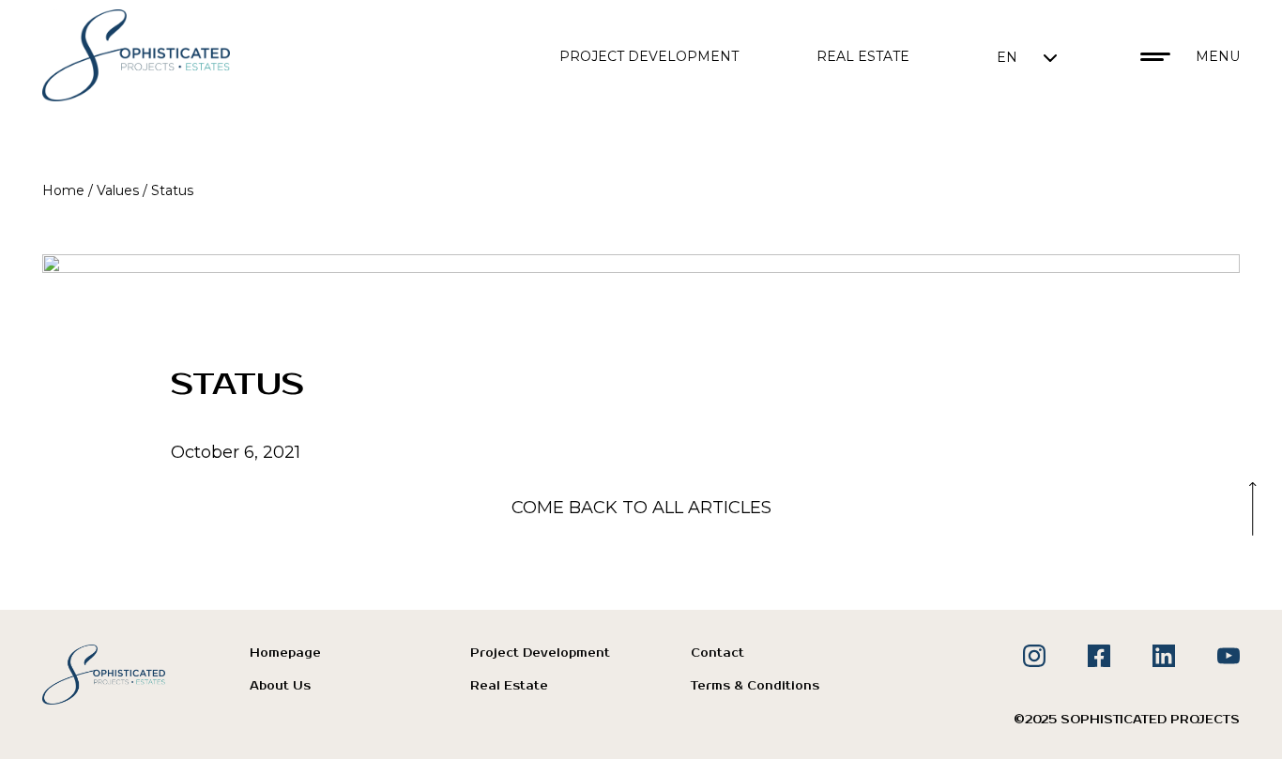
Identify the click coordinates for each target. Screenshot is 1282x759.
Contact (717, 653)
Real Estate (863, 56)
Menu (1218, 56)
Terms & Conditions (755, 686)
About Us (280, 686)
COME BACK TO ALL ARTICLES (641, 507)
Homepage (285, 653)
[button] (1027, 56)
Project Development (649, 56)
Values (118, 190)
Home (63, 190)
